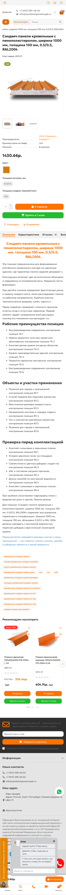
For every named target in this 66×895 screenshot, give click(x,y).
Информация (11, 758)
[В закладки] (29, 628)
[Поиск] (60, 22)
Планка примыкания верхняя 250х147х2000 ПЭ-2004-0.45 (48, 660)
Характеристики (28, 234)
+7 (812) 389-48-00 (29, 10)
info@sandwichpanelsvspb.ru (35, 14)
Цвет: (5, 163)
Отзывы (49, 234)
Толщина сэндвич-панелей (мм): (19, 190)
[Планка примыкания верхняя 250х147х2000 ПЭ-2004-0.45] (49, 639)
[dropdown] (4, 2)
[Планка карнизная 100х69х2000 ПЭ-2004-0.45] (17, 639)
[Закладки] (48, 2)
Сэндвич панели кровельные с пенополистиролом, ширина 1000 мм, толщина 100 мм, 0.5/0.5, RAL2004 (33, 250)
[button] (3, 664)
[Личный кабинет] (61, 2)
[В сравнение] (29, 634)
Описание (8, 234)
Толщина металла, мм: (14, 178)
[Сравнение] (54, 2)
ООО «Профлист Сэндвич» (48, 138)
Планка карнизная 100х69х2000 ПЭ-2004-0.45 (16, 660)
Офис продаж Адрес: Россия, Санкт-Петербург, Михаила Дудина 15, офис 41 (34, 797)
